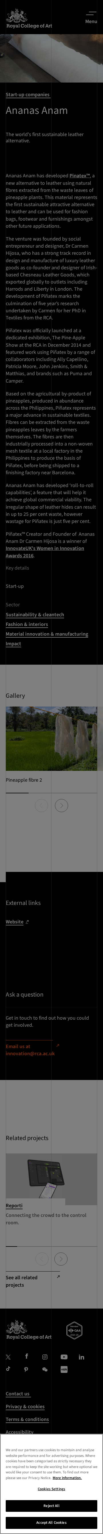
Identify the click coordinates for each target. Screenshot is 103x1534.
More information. (67, 1477)
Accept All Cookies (51, 1522)
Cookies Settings (51, 1489)
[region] (51, 1484)
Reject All (51, 1505)
